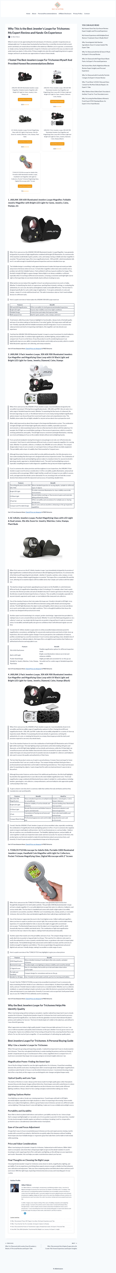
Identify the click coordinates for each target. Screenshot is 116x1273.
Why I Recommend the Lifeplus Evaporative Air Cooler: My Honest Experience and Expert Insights (61, 1246)
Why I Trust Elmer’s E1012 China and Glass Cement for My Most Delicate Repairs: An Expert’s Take (95, 84)
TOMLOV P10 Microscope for (24, 850)
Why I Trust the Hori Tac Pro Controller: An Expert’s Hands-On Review (30, 1224)
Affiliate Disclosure (65, 13)
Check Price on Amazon (25, 99)
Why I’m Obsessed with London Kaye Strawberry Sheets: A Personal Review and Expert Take (20, 1246)
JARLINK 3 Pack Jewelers (22, 354)
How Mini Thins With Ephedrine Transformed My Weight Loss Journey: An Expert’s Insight (35, 1229)
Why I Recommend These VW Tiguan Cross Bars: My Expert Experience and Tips (33, 1221)
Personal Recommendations (47, 13)
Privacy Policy (77, 13)
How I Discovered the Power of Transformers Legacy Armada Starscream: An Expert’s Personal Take (38, 1226)
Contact (87, 13)
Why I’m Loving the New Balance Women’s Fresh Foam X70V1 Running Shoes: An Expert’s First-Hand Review (95, 101)
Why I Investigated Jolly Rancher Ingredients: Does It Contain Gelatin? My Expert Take (95, 44)
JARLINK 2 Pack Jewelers (22, 674)
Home (28, 13)
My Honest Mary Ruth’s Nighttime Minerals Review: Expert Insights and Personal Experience (96, 68)
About (34, 13)
